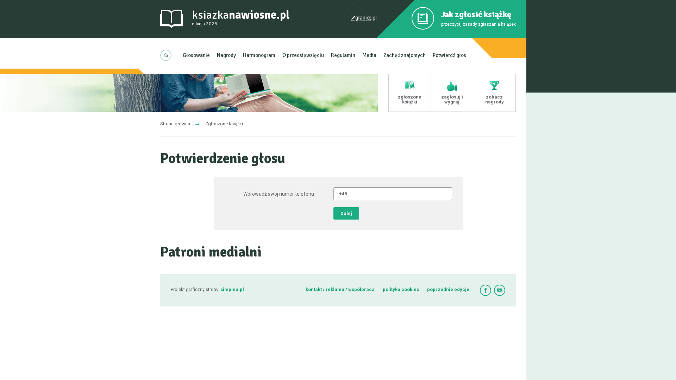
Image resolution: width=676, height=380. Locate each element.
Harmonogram (259, 55)
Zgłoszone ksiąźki (224, 123)
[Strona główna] (168, 55)
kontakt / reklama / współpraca (341, 289)
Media (369, 55)
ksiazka (240, 17)
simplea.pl (232, 289)
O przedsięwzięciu (303, 55)
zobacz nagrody (494, 99)
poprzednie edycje (448, 289)
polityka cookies (401, 289)
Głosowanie (196, 55)
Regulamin (343, 55)
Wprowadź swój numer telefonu (278, 194)
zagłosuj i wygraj (452, 99)
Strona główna (175, 123)
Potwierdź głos (449, 55)
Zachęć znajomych (404, 55)
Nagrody (226, 55)
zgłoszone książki (409, 99)
